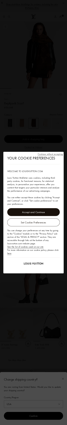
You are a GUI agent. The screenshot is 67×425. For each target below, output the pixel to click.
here (9, 253)
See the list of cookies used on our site (25, 246)
